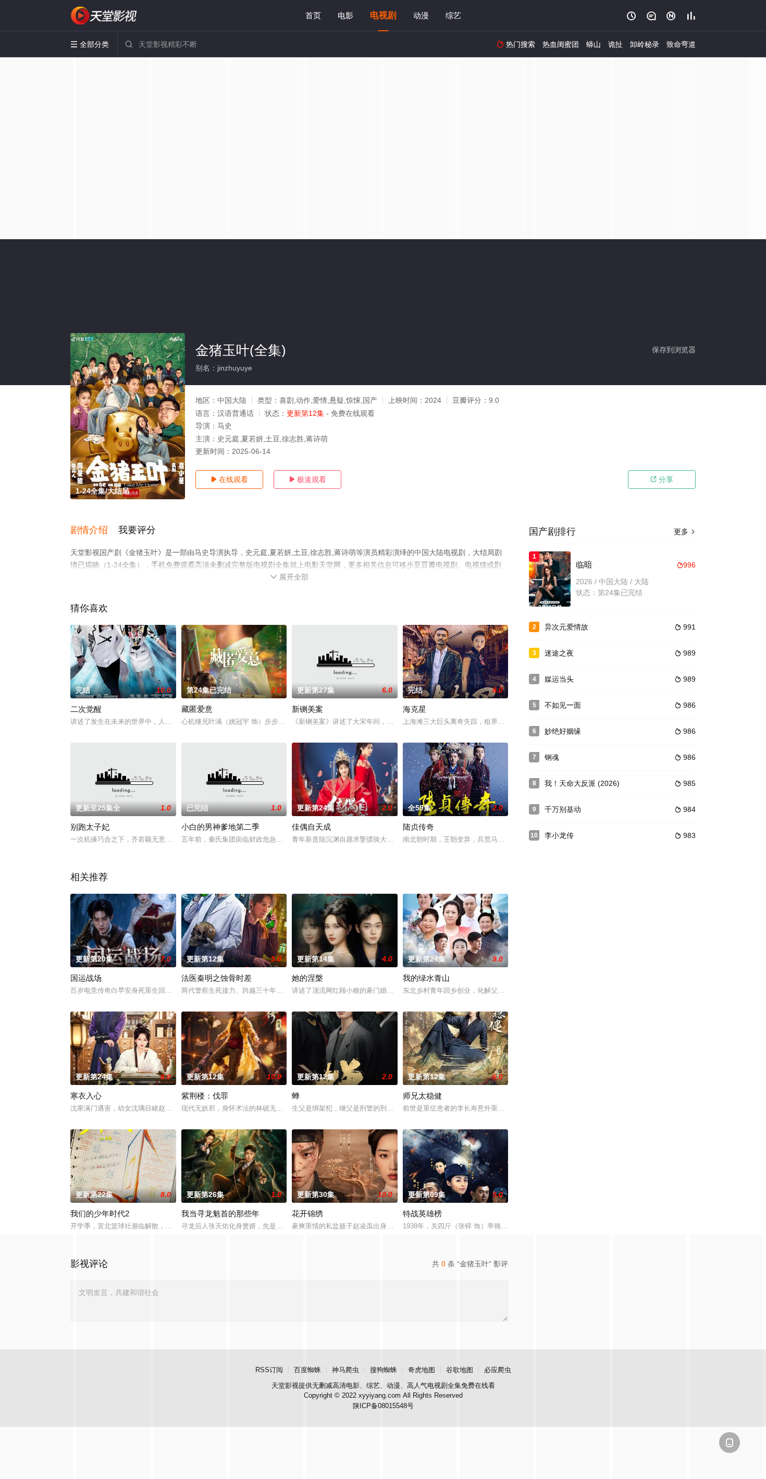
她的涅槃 (307, 977)
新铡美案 (307, 709)
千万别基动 (563, 809)
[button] (94, 530)
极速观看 (307, 479)
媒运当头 (559, 679)
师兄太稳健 (422, 1095)
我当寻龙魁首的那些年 (220, 1213)
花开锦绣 (307, 1213)
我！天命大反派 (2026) (582, 783)
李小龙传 (559, 835)
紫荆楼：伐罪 (204, 1095)
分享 (661, 479)
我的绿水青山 (426, 977)
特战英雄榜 (422, 1213)
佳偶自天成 (311, 826)
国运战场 (86, 977)
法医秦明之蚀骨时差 (216, 977)
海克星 (414, 709)
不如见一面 (563, 705)
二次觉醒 (86, 709)
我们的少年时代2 (99, 1213)
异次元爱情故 (566, 627)
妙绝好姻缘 (563, 731)
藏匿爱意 (197, 709)
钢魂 (552, 757)
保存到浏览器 (674, 350)
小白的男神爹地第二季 (220, 826)
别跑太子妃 (89, 826)
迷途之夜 (559, 653)
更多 (685, 531)
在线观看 (229, 479)
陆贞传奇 (418, 826)
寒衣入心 (86, 1095)
